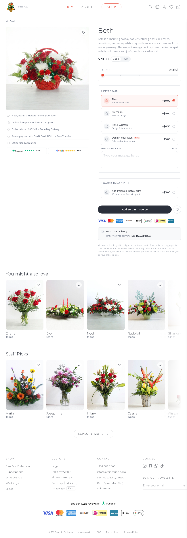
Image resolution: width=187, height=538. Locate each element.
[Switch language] (157, 7)
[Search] (150, 7)
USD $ (116, 59)
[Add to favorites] (83, 32)
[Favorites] (171, 7)
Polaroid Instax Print (114, 182)
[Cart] (178, 7)
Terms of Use (112, 532)
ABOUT (87, 7)
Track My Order (60, 471)
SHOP (111, 7)
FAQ (99, 532)
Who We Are (14, 477)
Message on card (111, 148)
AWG (126, 59)
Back (13, 21)
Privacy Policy (131, 532)
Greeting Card (109, 91)
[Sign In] (164, 7)
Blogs (9, 488)
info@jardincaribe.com (111, 472)
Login (55, 466)
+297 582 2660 (106, 466)
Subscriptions (14, 472)
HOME (71, 7)
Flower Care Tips (61, 477)
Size (107, 69)
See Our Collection (18, 466)
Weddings (12, 483)
